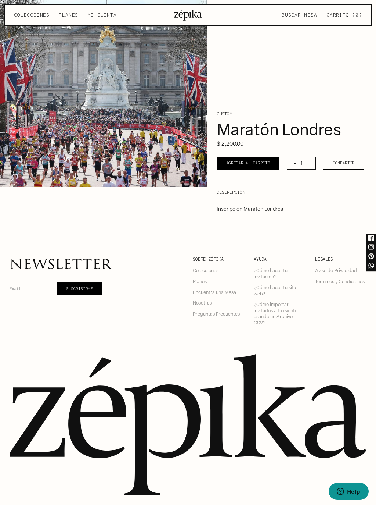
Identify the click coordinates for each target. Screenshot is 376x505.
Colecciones (31, 15)
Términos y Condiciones (340, 281)
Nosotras (202, 302)
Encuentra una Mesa (214, 292)
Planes (68, 15)
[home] (188, 15)
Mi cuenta (102, 15)
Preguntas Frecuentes (216, 313)
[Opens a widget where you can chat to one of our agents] (348, 492)
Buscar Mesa (299, 15)
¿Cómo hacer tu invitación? (271, 273)
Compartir (344, 162)
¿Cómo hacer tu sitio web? (275, 290)
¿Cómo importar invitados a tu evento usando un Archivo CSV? (275, 313)
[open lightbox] (103, 93)
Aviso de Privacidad (336, 270)
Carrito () (344, 15)
